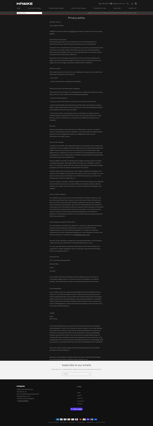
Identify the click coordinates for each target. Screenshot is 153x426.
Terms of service (81, 422)
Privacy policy (72, 422)
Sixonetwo (73, 31)
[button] (128, 3)
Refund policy (63, 422)
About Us (80, 398)
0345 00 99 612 (23, 401)
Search (79, 395)
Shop (78, 392)
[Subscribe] (89, 374)
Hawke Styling (55, 422)
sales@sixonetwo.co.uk (82, 234)
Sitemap (79, 404)
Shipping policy (90, 422)
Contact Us (80, 401)
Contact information (100, 422)
